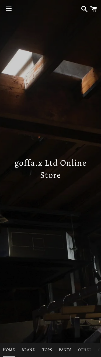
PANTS (65, 349)
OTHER (85, 349)
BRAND (29, 349)
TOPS (47, 349)
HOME (9, 349)
